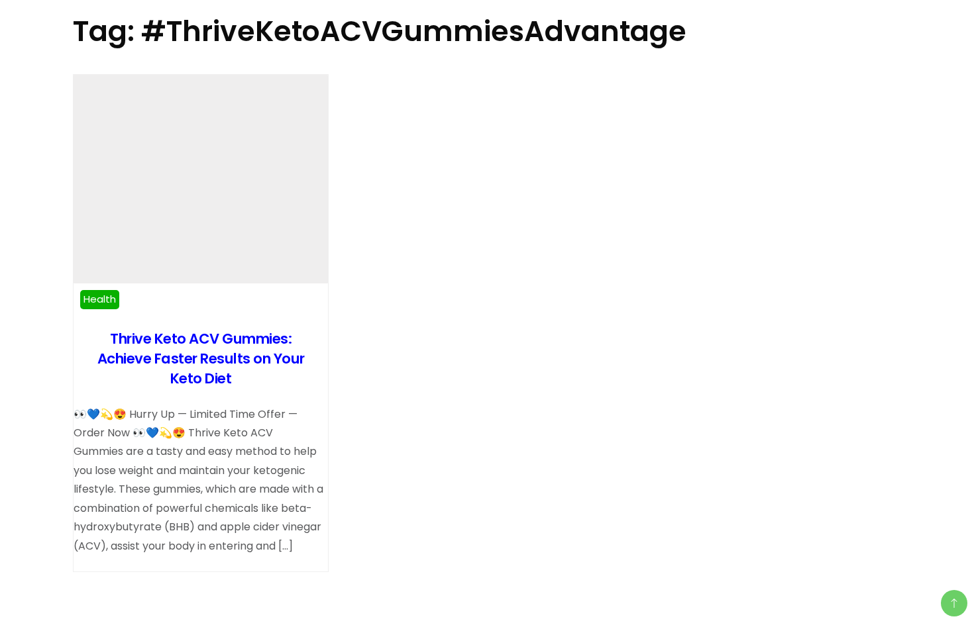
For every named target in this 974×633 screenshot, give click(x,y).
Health (99, 299)
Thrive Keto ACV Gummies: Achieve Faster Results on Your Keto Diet (201, 358)
